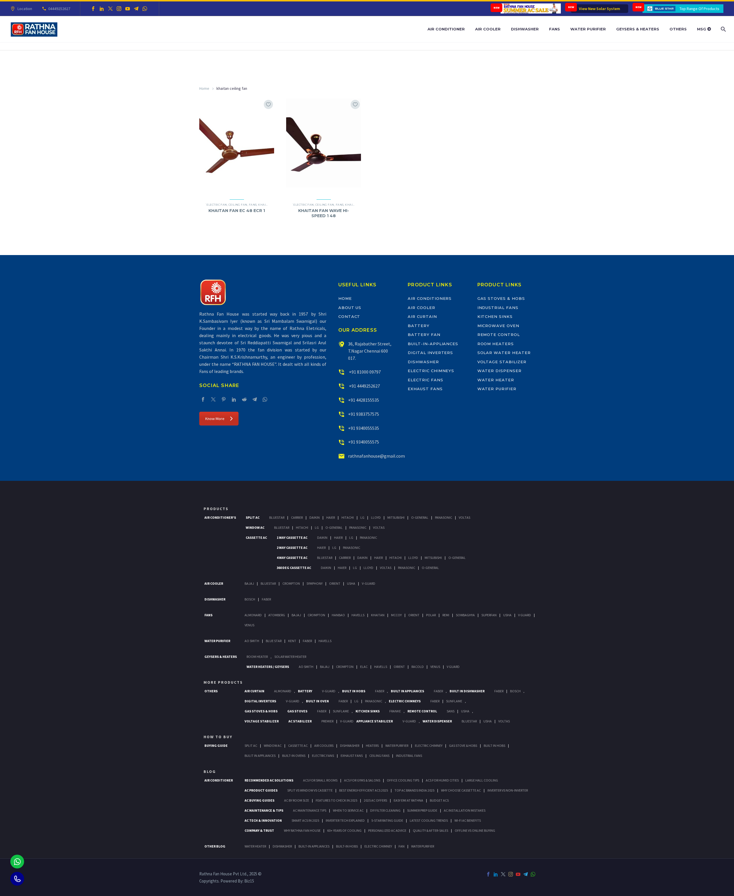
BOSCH (515, 691)
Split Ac (252, 517)
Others (678, 29)
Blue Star (274, 641)
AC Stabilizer (300, 721)
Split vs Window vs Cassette (310, 790)
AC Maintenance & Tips (264, 810)
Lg (362, 517)
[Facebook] (93, 8)
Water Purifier (588, 29)
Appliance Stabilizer (374, 721)
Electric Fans (425, 380)
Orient (334, 583)
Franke (395, 711)
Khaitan (265, 204)
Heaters (372, 745)
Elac (364, 666)
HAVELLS (325, 641)
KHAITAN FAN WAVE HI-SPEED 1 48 (323, 213)
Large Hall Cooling (481, 780)
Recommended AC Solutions (269, 780)
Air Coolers (323, 745)
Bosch (250, 599)
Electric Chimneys (431, 370)
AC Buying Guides (259, 800)
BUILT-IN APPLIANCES (313, 846)
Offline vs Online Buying (475, 830)
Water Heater (495, 380)
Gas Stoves (297, 711)
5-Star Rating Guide (387, 820)
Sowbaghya (465, 615)
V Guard (524, 615)
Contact (349, 316)
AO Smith (252, 641)
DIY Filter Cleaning (385, 810)
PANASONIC (373, 701)
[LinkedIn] (101, 8)
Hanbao (338, 615)
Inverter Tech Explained (345, 820)
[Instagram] (119, 8)
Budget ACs (439, 800)
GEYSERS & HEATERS (220, 656)
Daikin (314, 517)
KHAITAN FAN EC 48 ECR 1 (236, 210)
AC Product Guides (261, 790)
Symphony (315, 583)
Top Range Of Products (699, 8)
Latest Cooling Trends (429, 820)
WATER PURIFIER (422, 846)
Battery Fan (424, 334)
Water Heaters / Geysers (268, 666)
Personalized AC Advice (387, 830)
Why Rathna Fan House (302, 830)
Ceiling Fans (379, 755)
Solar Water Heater (504, 352)
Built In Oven (317, 701)
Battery (419, 325)
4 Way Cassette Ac (292, 557)
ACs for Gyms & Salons (362, 780)
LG (356, 701)
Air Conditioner (446, 29)
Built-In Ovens (293, 755)
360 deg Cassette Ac (294, 567)
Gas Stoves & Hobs (501, 298)
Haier (330, 517)
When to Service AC (348, 810)
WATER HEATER (255, 846)
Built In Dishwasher (467, 691)
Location (24, 8)
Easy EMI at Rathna (408, 800)
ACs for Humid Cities (442, 780)
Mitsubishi (396, 517)
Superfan (489, 615)
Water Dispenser (499, 370)
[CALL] (17, 879)
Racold (417, 666)
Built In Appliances (407, 691)
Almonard (253, 615)
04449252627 (59, 8)
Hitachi (347, 517)
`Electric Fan (216, 204)
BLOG (210, 771)
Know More (215, 418)
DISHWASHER (282, 846)
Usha (351, 583)
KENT (292, 641)
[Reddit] (244, 399)
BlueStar (276, 517)
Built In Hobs (353, 691)
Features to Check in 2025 (336, 800)
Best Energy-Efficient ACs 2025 (363, 790)
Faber (266, 599)
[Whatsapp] (17, 861)
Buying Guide (216, 745)
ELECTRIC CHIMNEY (378, 846)
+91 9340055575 (363, 442)
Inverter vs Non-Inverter (507, 790)
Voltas (464, 517)
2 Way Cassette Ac (292, 547)
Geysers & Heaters (637, 29)
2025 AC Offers (375, 800)
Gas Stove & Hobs (463, 745)
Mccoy (396, 615)
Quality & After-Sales (430, 830)
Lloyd (376, 517)
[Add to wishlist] (268, 104)
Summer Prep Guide (422, 810)
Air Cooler (488, 29)
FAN (402, 846)
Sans (450, 711)
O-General (419, 517)
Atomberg (276, 615)
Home (204, 88)
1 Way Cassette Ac (292, 537)
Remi (445, 615)
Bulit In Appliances (260, 755)
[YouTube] (127, 8)
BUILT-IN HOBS (347, 846)
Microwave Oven (498, 325)
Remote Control (498, 334)
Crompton (291, 583)
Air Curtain (422, 316)
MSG (702, 29)
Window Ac (255, 527)
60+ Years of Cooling (344, 830)
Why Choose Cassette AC (461, 790)
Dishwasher (525, 29)
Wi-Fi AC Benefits (467, 820)
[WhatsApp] (144, 8)
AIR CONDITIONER (218, 780)
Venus (249, 625)
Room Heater (257, 656)
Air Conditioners (430, 298)
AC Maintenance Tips (309, 810)
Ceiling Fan (238, 204)
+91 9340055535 (363, 428)
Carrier (297, 517)
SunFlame (454, 701)
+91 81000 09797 (364, 372)
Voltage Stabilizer (501, 361)
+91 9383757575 (363, 414)
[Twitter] (110, 8)
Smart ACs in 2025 (305, 820)
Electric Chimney (428, 745)
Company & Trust (259, 830)
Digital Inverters (430, 352)
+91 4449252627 (364, 386)
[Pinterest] (223, 399)
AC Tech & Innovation (263, 820)
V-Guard (368, 583)
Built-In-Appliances (433, 343)
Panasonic (443, 517)
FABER (307, 641)
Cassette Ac (256, 537)
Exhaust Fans (425, 388)
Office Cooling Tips (403, 780)
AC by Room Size (296, 800)
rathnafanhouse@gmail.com (376, 456)
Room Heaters (495, 343)
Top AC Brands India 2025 (414, 790)
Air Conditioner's (220, 517)
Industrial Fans (497, 307)
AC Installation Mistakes (464, 810)
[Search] (722, 29)
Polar (431, 615)
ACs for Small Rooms (320, 780)
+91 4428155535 (363, 400)
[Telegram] (136, 8)
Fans (554, 29)
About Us (350, 307)
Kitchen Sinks (495, 316)
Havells (358, 615)
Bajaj (249, 583)
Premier (327, 721)
